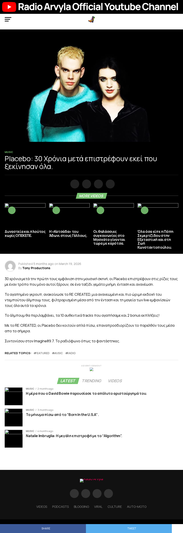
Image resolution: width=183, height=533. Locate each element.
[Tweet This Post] (86, 184)
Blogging (81, 506)
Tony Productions (36, 268)
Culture (115, 506)
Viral (98, 506)
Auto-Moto (136, 506)
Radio (71, 353)
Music (58, 353)
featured (42, 353)
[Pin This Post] (98, 184)
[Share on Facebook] (74, 184)
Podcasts (60, 506)
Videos (41, 506)
